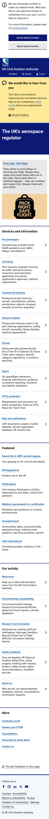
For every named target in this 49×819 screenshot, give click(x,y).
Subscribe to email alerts (16, 740)
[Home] (5, 62)
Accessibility (20, 793)
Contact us (8, 746)
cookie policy (20, 28)
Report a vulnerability (13, 797)
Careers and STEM (12, 727)
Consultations (10, 733)
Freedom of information (15, 802)
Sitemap (34, 802)
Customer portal (11, 721)
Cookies (6, 793)
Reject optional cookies (28, 46)
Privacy (31, 797)
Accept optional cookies (28, 37)
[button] (18, 114)
